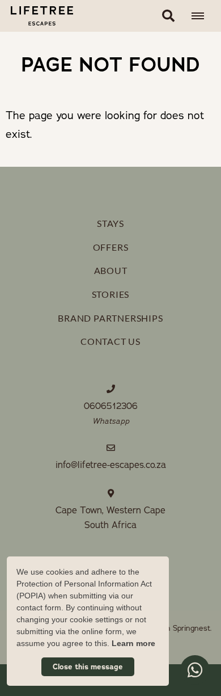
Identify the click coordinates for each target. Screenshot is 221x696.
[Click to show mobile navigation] (202, 16)
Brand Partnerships (110, 318)
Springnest (191, 628)
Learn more (133, 643)
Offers (111, 247)
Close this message (88, 667)
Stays (110, 223)
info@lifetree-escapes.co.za (111, 465)
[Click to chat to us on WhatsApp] (195, 670)
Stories (111, 294)
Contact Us (110, 341)
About (111, 270)
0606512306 (111, 406)
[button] (168, 16)
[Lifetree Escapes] (36, 16)
